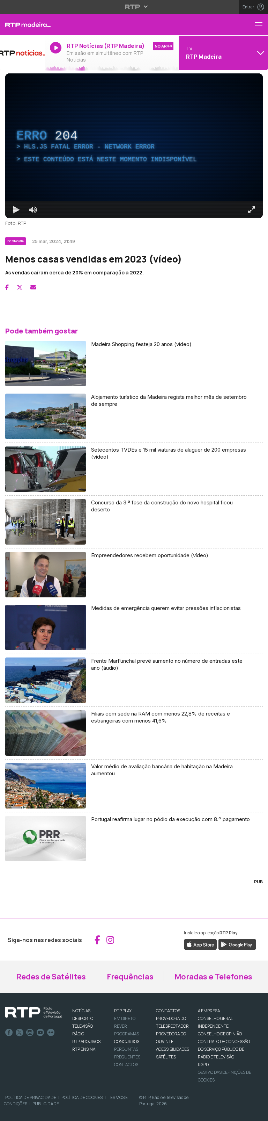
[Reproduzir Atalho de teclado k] (11, 1112)
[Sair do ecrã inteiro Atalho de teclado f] (256, 1112)
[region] (134, 560)
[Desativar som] (28, 1112)
